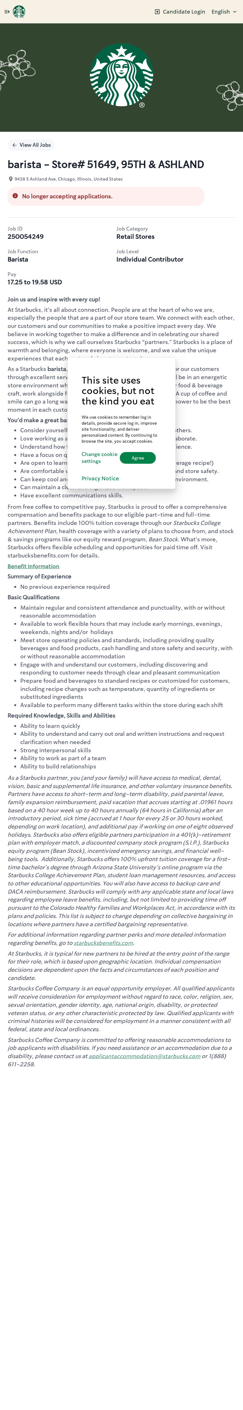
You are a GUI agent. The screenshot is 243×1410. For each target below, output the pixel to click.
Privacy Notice (100, 478)
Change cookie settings (99, 458)
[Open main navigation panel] (7, 11)
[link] (19, 11)
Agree (138, 458)
